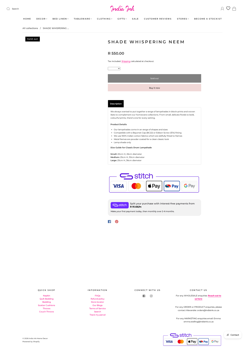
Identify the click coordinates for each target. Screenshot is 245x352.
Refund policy (97, 299)
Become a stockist (208, 18)
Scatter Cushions (46, 305)
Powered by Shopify (31, 342)
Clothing (104, 18)
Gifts (121, 18)
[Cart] (234, 8)
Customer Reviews (158, 18)
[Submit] (10, 8)
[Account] (222, 8)
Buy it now (154, 88)
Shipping (126, 61)
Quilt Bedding (47, 299)
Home (27, 18)
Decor (41, 18)
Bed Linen (59, 18)
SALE (135, 18)
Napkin (46, 295)
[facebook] (144, 296)
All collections (30, 28)
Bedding (46, 302)
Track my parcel (98, 315)
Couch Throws (46, 311)
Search (15, 8)
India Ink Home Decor (38, 338)
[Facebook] (109, 221)
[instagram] (151, 296)
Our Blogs (97, 305)
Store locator (97, 302)
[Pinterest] (116, 221)
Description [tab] (116, 103)
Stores (182, 18)
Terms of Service (97, 308)
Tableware (82, 18)
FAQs (97, 295)
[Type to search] (114, 68)
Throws (46, 308)
